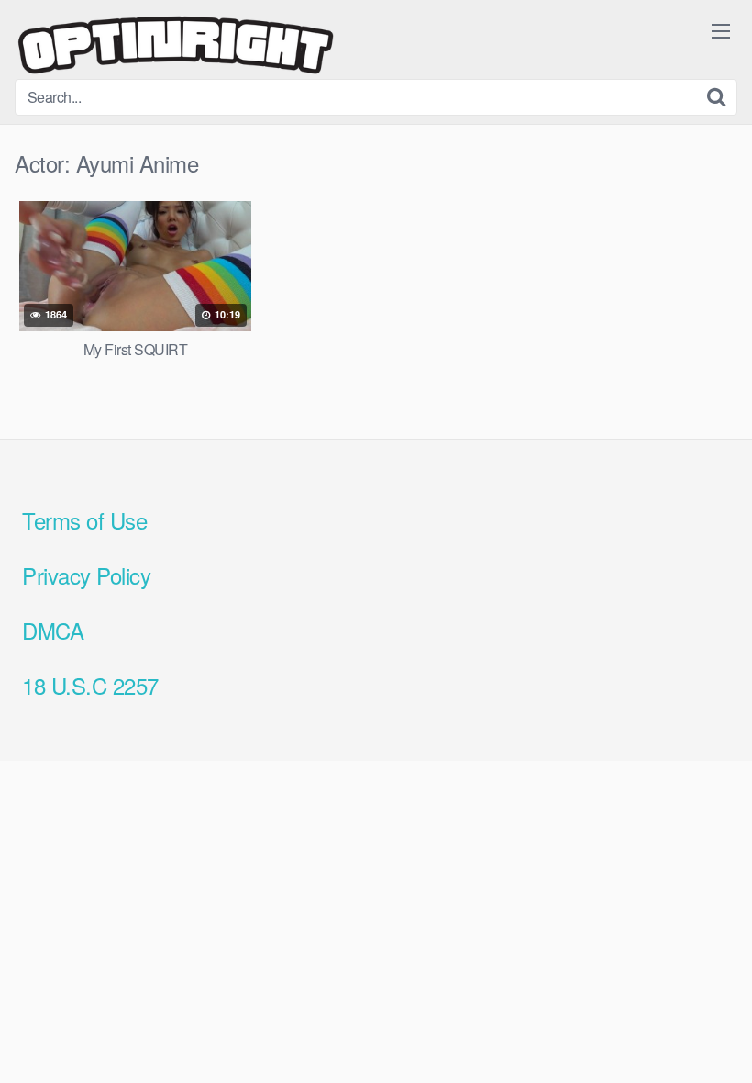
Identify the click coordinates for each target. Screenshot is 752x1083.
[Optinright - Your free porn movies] (175, 47)
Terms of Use (84, 520)
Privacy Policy (86, 575)
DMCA (52, 630)
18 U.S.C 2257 (90, 685)
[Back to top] (701, 1024)
